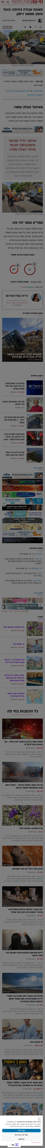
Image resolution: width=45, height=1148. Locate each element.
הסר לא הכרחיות (21, 1135)
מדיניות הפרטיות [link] (36, 1142)
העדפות (21, 1139)
